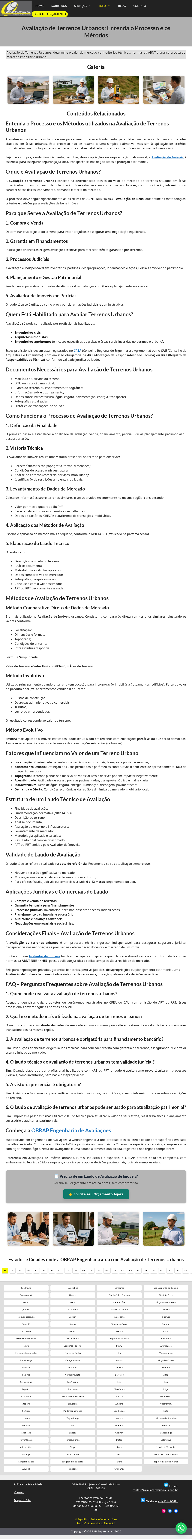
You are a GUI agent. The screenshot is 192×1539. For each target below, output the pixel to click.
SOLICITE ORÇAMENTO (50, 14)
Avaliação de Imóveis (168, 157)
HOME (39, 6)
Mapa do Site (22, 1500)
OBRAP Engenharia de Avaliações (71, 1130)
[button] (181, 1528)
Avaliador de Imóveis (44, 956)
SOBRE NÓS (59, 6)
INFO (102, 6)
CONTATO (139, 6)
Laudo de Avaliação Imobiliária (28, 1228)
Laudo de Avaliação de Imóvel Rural (163, 1228)
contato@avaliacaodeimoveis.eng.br (155, 1490)
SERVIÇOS (80, 6)
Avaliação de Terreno (118, 1228)
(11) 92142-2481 (168, 1501)
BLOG (122, 6)
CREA (77, 350)
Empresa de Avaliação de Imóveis (73, 1228)
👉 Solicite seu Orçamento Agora (96, 1194)
